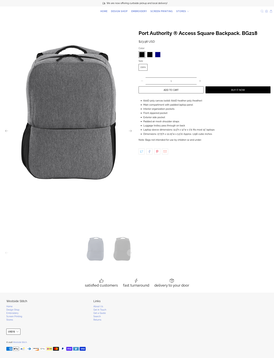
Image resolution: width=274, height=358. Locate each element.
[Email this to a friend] (165, 151)
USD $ (11, 331)
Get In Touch (99, 309)
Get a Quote (99, 313)
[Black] (142, 54)
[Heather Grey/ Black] (150, 54)
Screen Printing (161, 11)
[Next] (130, 130)
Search (97, 316)
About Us (98, 306)
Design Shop (119, 11)
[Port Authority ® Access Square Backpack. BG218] (68, 130)
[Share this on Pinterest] (157, 151)
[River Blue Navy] (157, 54)
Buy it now (238, 89)
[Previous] (6, 130)
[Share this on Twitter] (142, 151)
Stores (181, 11)
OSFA (143, 67)
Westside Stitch (15, 11)
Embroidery (139, 11)
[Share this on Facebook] (149, 151)
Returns (97, 319)
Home (104, 11)
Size (141, 61)
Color (141, 48)
